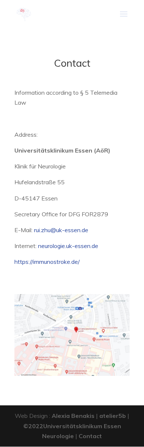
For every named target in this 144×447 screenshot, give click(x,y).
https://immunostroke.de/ (47, 261)
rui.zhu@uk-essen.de (61, 230)
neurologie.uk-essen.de (68, 245)
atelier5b (112, 415)
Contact (90, 436)
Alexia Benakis (73, 415)
